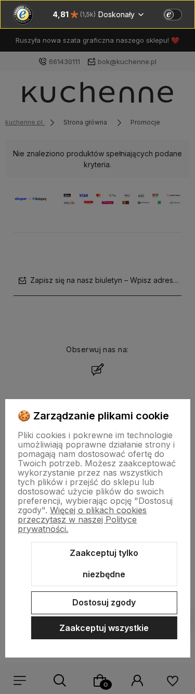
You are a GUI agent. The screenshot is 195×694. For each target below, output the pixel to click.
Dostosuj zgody (104, 602)
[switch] (172, 14)
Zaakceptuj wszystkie (104, 628)
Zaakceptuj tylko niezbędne (104, 564)
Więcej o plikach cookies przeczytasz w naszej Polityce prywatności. (82, 519)
